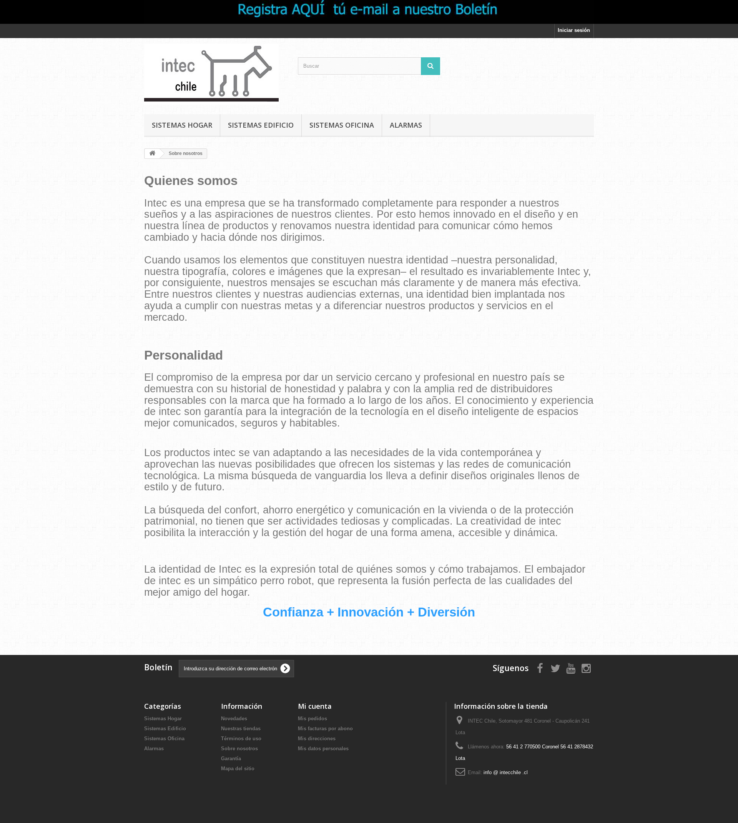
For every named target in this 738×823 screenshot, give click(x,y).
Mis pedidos (312, 718)
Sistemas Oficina (341, 125)
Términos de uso (241, 738)
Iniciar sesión (574, 30)
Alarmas (406, 125)
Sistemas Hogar (182, 125)
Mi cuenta (315, 706)
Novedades (234, 718)
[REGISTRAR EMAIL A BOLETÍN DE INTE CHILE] (369, 12)
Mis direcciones (317, 738)
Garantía (231, 758)
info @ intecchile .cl (506, 772)
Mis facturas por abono (325, 728)
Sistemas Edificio (261, 125)
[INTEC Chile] (215, 74)
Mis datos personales (323, 748)
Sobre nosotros (239, 748)
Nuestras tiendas (241, 728)
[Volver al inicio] (152, 153)
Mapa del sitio (237, 768)
